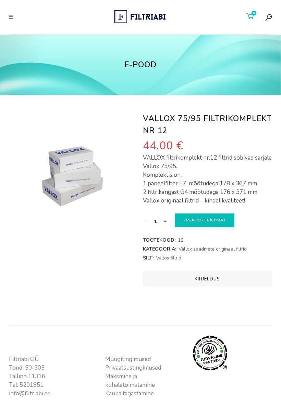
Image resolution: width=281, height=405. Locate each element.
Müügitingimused (128, 359)
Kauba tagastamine (129, 393)
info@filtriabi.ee (29, 393)
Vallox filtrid (168, 258)
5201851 (32, 385)
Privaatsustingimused (133, 368)
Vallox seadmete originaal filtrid (213, 249)
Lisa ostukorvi (204, 220)
